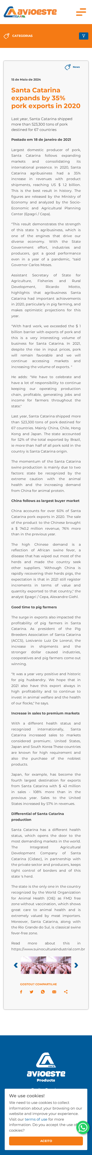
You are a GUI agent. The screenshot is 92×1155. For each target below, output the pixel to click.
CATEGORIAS (22, 36)
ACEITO (46, 1141)
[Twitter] (31, 991)
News (76, 67)
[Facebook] (21, 992)
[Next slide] (76, 965)
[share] (65, 992)
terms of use (36, 1119)
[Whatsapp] (43, 992)
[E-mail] (54, 991)
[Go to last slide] (15, 965)
